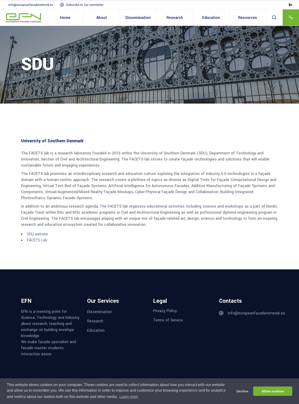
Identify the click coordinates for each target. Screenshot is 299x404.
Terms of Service (168, 320)
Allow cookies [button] (273, 391)
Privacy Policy (165, 310)
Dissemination (99, 311)
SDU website (37, 234)
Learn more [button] (128, 397)
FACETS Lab (37, 240)
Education (95, 330)
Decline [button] (242, 391)
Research (95, 321)
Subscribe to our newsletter (84, 5)
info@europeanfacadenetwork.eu (30, 5)
